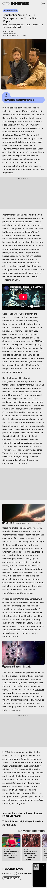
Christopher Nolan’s (11, 135)
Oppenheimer (8, 149)
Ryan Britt (10, 31)
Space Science (10, 878)
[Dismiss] (43, 865)
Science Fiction (25, 873)
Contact (9, 405)
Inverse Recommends (19, 99)
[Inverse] (20, 3)
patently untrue (26, 324)
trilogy (16, 152)
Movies (7, 873)
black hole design (22, 443)
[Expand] (35, 865)
